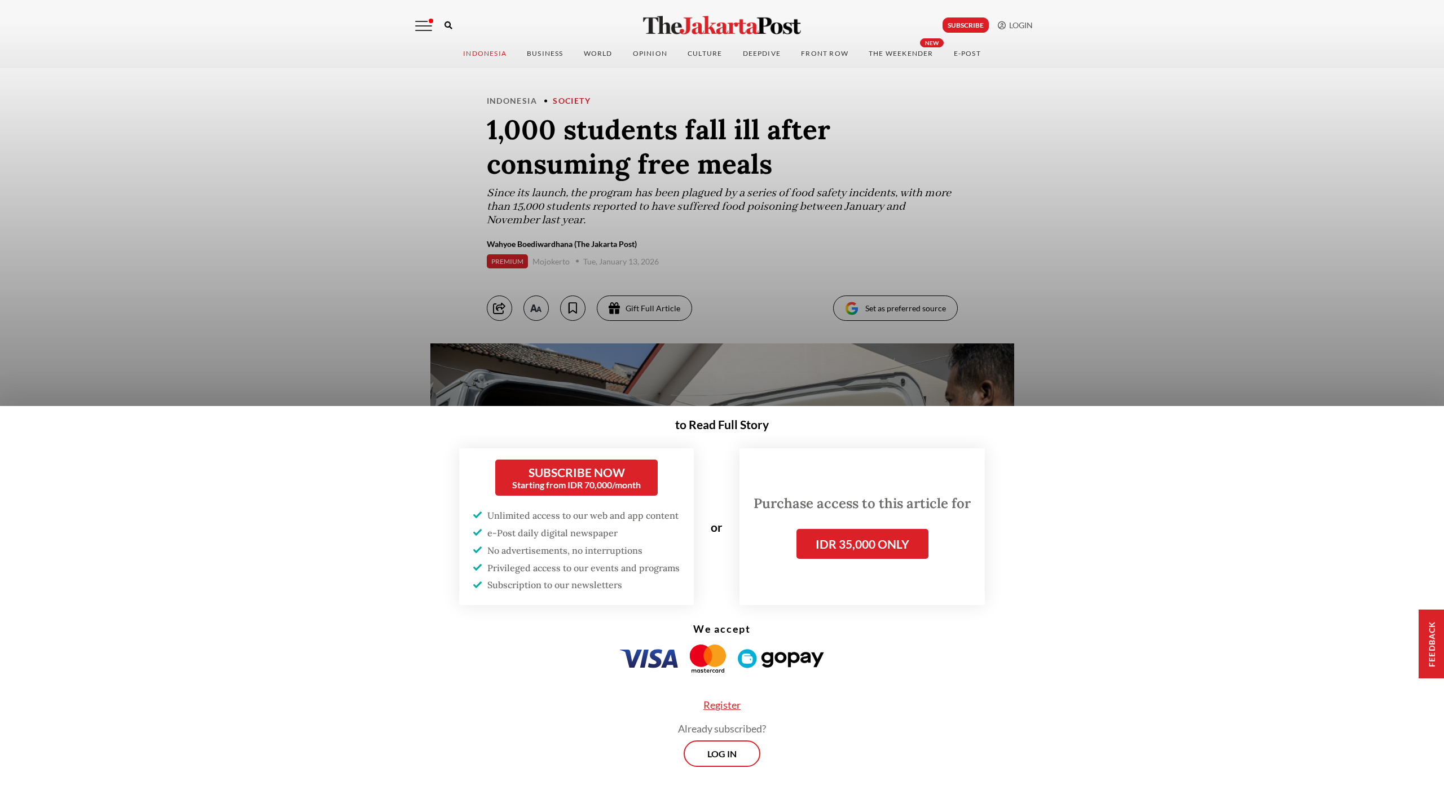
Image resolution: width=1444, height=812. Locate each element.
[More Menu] (423, 26)
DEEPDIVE (762, 53)
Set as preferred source (905, 308)
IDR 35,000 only (862, 544)
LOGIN (1019, 25)
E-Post (967, 53)
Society (572, 100)
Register (722, 705)
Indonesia (485, 53)
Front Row (824, 53)
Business (545, 53)
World (598, 53)
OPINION (650, 53)
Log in (722, 753)
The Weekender (901, 53)
